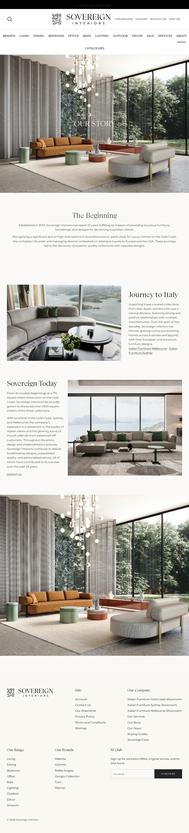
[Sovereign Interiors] (81, 19)
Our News (134, 728)
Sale (150, 36)
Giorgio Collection (67, 776)
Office (11, 776)
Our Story (134, 722)
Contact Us (83, 705)
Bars (87, 36)
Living (11, 759)
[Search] (9, 19)
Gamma (60, 764)
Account (81, 699)
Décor (11, 799)
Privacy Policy (85, 716)
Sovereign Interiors (27, 819)
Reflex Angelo (64, 770)
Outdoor (120, 36)
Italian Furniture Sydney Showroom (152, 705)
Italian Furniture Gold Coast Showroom (154, 699)
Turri (58, 782)
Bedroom (13, 770)
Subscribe (168, 773)
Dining (11, 764)
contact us (14, 474)
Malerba (60, 759)
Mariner (60, 788)
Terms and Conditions (90, 722)
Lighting (102, 36)
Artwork (12, 805)
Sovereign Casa (138, 739)
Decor (137, 36)
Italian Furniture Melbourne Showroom (154, 710)
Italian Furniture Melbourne (148, 348)
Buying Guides (137, 734)
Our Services (136, 716)
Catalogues (94, 48)
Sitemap (81, 728)
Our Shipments (85, 710)
